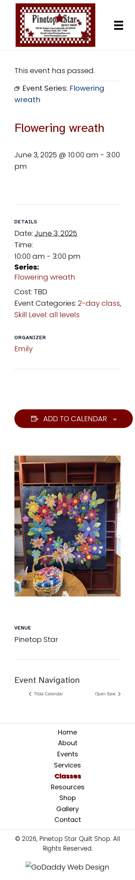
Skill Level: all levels (47, 315)
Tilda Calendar (48, 693)
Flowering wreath (44, 277)
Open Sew (106, 693)
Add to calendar (75, 418)
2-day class (99, 303)
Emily (23, 349)
